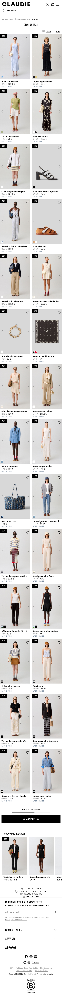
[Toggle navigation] (58, 4)
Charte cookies (46, 968)
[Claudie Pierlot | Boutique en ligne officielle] (16, 4)
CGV (11, 968)
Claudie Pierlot (8, 19)
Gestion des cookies (23, 970)
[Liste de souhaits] (27, 38)
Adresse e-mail (12, 912)
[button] (47, 4)
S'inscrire (55, 912)
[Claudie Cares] (31, 986)
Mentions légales (41, 970)
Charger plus (31, 819)
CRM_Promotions (23, 19)
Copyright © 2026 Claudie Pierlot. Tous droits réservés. (31, 974)
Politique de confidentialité (26, 968)
